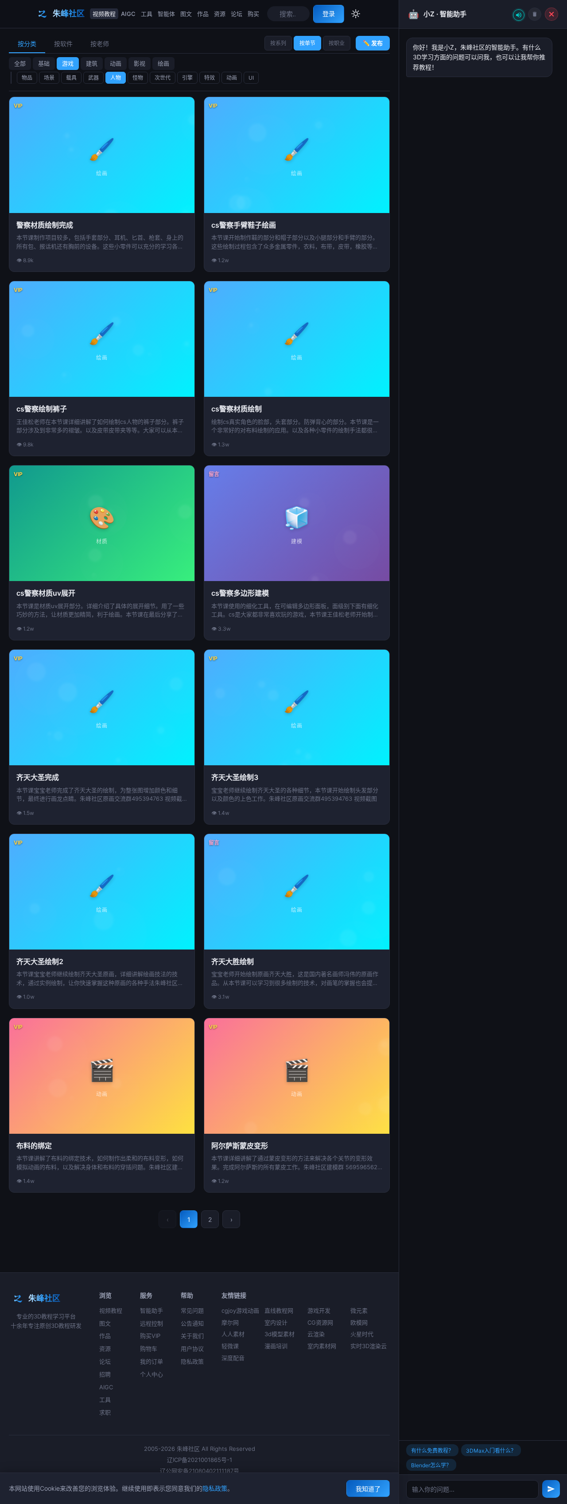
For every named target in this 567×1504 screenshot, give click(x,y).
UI (251, 77)
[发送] (551, 1489)
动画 (115, 63)
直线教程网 (278, 1310)
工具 (146, 13)
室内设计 (275, 1322)
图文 (186, 13)
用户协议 (192, 1348)
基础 (44, 63)
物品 (27, 77)
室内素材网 (321, 1345)
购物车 (148, 1348)
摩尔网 (230, 1322)
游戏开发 (318, 1310)
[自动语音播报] (518, 15)
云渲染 (316, 1333)
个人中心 (151, 1374)
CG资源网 (320, 1322)
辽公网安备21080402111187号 (199, 1470)
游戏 (68, 63)
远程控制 (151, 1323)
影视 (139, 63)
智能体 (166, 13)
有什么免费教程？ (432, 1450)
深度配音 (233, 1357)
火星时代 (361, 1333)
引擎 (187, 77)
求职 (105, 1412)
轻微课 (230, 1345)
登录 (328, 13)
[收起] (551, 14)
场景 (49, 77)
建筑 (91, 63)
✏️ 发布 (373, 43)
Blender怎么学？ (431, 1465)
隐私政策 (192, 1361)
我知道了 (368, 1488)
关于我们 (192, 1335)
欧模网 (359, 1322)
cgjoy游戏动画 (240, 1310)
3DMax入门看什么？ (491, 1450)
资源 (219, 13)
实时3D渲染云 (368, 1345)
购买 (253, 13)
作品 (203, 13)
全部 (20, 63)
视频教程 (104, 13)
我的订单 (151, 1361)
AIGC (128, 13)
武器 (93, 77)
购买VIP (150, 1335)
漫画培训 (275, 1345)
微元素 (359, 1310)
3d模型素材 (279, 1333)
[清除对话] (534, 14)
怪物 (137, 77)
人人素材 (233, 1333)
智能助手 (151, 1310)
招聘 (105, 1374)
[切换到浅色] (356, 14)
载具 (71, 77)
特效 (209, 77)
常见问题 (192, 1310)
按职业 (337, 43)
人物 (115, 77)
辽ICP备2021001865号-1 (199, 1459)
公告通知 (192, 1323)
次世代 (163, 77)
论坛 (236, 13)
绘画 (163, 63)
